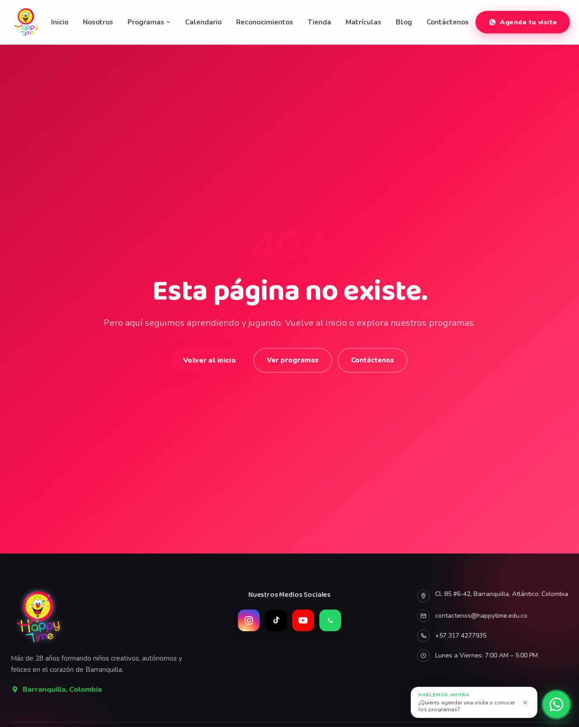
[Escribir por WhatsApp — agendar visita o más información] (556, 704)
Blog (404, 22)
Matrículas (363, 22)
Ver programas (292, 360)
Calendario (203, 22)
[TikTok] (276, 620)
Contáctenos (448, 22)
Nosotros (98, 22)
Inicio (59, 22)
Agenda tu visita (528, 22)
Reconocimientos (264, 22)
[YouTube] (303, 620)
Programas (146, 22)
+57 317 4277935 (460, 635)
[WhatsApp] (330, 620)
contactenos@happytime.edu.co (481, 615)
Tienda (319, 22)
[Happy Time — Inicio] (26, 22)
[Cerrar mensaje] (525, 702)
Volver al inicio (209, 360)
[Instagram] (249, 620)
